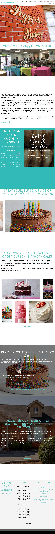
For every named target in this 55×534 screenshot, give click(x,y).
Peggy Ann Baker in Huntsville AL (35, 1)
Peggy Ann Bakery (8, 2)
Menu (45, 1)
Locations (49, 3)
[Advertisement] (27, 83)
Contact (52, 1)
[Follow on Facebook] (42, 489)
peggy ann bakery (7, 490)
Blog (53, 3)
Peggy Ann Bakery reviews (6, 497)
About (48, 1)
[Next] (52, 216)
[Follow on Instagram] (44, 489)
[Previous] (2, 216)
